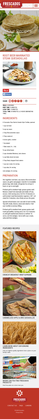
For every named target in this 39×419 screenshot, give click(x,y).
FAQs (21, 406)
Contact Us (12, 406)
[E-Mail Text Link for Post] (10, 101)
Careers (28, 406)
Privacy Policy (19, 412)
